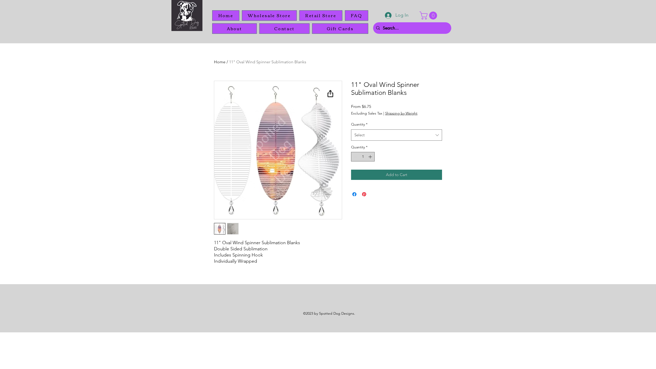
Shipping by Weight (401, 113)
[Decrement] (355, 156)
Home (219, 61)
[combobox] (396, 135)
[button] (429, 15)
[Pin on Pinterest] (364, 194)
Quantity (359, 124)
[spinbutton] (362, 156)
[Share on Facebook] (354, 194)
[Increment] (370, 156)
